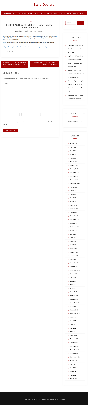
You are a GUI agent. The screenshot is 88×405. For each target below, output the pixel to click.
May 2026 (73, 154)
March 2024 (73, 248)
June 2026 (73, 151)
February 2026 (74, 165)
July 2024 (73, 234)
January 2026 (74, 169)
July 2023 (73, 277)
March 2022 (73, 335)
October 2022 (74, 310)
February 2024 (74, 252)
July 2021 (73, 364)
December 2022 (74, 302)
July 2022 (73, 321)
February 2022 (74, 339)
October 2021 (74, 353)
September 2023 (74, 270)
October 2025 (74, 180)
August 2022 (73, 317)
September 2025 (74, 183)
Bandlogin (19, 31)
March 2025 (73, 205)
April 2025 (73, 201)
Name (5, 111)
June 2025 (73, 194)
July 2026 (73, 147)
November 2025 (74, 176)
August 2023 (73, 274)
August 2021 (73, 360)
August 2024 (73, 230)
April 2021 (73, 375)
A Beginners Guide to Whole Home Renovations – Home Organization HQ (75, 49)
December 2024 (74, 216)
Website (43, 111)
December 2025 (74, 172)
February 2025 (74, 208)
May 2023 (73, 284)
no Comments (39, 31)
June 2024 (73, 237)
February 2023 (74, 295)
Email (23, 111)
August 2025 (73, 187)
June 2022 (73, 324)
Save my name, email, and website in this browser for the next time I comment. (27, 123)
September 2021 (74, 357)
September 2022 (74, 313)
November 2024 (74, 219)
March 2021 (73, 378)
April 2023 (73, 288)
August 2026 (73, 143)
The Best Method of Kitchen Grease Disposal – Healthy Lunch (29, 26)
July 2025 (73, 190)
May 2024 (73, 241)
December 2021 (74, 346)
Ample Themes (60, 400)
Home (30, 21)
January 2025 (74, 212)
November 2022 (74, 306)
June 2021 (73, 368)
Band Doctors (44, 4)
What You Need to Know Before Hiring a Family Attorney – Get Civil (14, 64)
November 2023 (74, 263)
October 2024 (74, 223)
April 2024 (73, 245)
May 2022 (73, 328)
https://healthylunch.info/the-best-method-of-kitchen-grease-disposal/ (27, 47)
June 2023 (73, 281)
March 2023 (73, 292)
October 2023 (74, 266)
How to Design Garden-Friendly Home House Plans (45, 63)
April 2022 (73, 331)
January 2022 (74, 342)
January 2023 (74, 299)
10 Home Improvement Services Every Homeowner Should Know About (76, 73)
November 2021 (74, 350)
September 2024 (74, 227)
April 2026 (73, 158)
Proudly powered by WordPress (34, 400)
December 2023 (74, 259)
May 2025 (73, 198)
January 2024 (74, 255)
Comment (6, 83)
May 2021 (73, 371)
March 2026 (73, 161)
